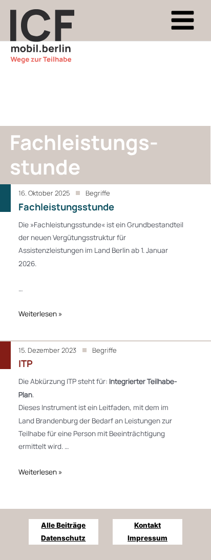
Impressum (147, 538)
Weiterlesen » (40, 313)
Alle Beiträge (63, 525)
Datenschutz (63, 538)
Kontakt (147, 525)
